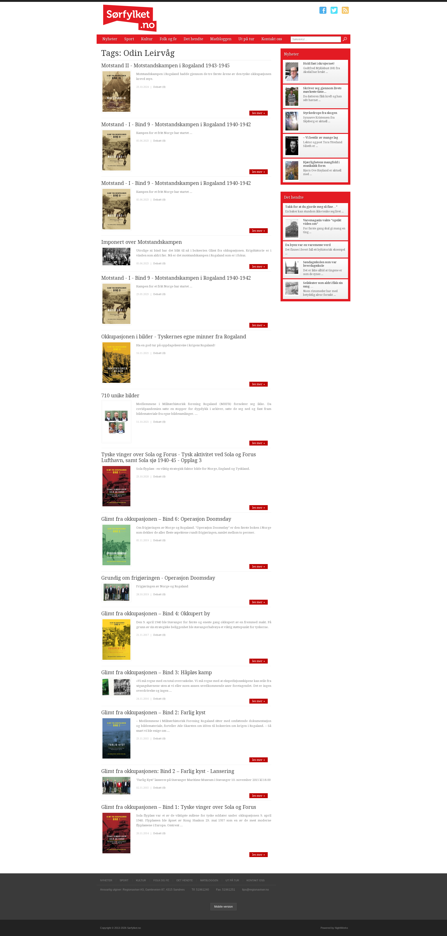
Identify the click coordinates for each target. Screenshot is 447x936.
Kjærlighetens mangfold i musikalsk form (321, 163)
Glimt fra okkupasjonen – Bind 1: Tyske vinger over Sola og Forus (178, 807)
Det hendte (193, 39)
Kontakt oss (271, 39)
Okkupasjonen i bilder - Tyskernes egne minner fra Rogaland (173, 337)
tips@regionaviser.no (255, 889)
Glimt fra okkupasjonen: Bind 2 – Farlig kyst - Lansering (167, 771)
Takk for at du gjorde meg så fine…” (311, 206)
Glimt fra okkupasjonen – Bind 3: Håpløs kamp (156, 672)
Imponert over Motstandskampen (141, 242)
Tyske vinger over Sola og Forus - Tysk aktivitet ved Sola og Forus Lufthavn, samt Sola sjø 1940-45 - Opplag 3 (178, 457)
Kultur (147, 39)
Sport (129, 39)
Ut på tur (246, 39)
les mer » (258, 113)
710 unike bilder (120, 395)
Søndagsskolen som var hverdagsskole (320, 263)
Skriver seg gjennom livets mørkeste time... (322, 89)
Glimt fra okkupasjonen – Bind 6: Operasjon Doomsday (166, 519)
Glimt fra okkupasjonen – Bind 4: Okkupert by (155, 613)
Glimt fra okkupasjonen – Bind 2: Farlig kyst (153, 712)
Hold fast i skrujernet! (319, 63)
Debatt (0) (159, 86)
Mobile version (223, 906)
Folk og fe (168, 39)
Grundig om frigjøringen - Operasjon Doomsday (158, 578)
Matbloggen (220, 39)
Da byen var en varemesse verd (308, 245)
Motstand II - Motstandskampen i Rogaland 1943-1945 (165, 65)
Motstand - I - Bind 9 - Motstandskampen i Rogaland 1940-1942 (176, 124)
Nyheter (109, 39)
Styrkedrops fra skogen (320, 113)
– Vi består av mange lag (320, 137)
